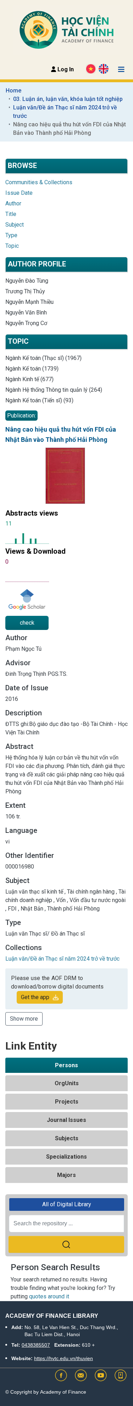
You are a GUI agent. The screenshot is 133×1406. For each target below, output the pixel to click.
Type (11, 235)
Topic (12, 245)
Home (13, 90)
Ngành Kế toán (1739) (32, 368)
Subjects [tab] (66, 1138)
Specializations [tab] (66, 1156)
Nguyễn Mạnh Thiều (29, 302)
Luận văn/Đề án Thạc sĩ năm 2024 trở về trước (65, 111)
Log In (65, 69)
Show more (24, 1018)
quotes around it (49, 1296)
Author (13, 203)
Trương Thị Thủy (25, 291)
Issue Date (19, 193)
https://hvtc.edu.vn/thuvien (63, 1358)
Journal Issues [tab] (66, 1120)
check (27, 622)
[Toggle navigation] (121, 69)
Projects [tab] (66, 1101)
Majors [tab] (66, 1175)
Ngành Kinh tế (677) (29, 379)
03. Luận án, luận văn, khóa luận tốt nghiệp (68, 99)
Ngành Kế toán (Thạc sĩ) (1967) (43, 358)
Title (10, 214)
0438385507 (36, 1345)
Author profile (37, 264)
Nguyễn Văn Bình (26, 312)
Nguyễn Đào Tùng (26, 280)
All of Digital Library (66, 1204)
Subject (14, 224)
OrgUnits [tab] (67, 1083)
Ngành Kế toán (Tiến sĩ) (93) (39, 400)
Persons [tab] (66, 1065)
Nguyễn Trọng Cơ (26, 323)
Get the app (35, 997)
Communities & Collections (38, 182)
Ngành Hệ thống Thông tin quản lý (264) (53, 389)
